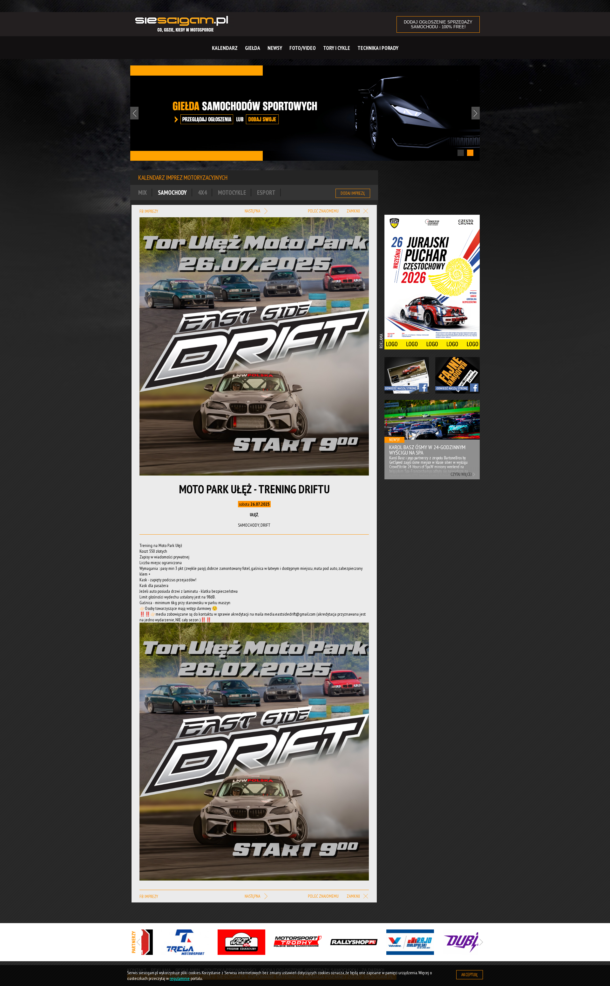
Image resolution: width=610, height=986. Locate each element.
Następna (253, 211)
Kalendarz (225, 47)
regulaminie (180, 978)
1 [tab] (461, 153)
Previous (134, 113)
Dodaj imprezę (353, 193)
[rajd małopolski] (394, 942)
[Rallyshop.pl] (338, 942)
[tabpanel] (305, 113)
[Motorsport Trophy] (282, 942)
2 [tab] (470, 153)
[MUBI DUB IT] (451, 942)
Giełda (252, 47)
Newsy (275, 47)
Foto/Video (302, 47)
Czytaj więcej (461, 474)
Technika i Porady (377, 47)
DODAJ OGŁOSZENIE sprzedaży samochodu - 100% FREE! (438, 24)
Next (475, 113)
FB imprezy (148, 211)
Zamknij (354, 211)
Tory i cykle (336, 47)
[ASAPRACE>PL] (226, 942)
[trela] (169, 942)
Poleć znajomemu (323, 211)
